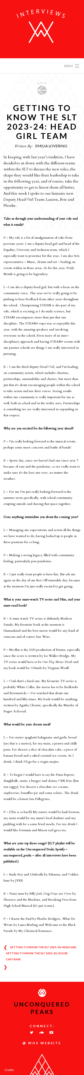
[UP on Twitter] (32, 1032)
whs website (43, 1043)
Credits (9, 1070)
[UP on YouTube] (51, 1032)
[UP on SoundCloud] (42, 1032)
